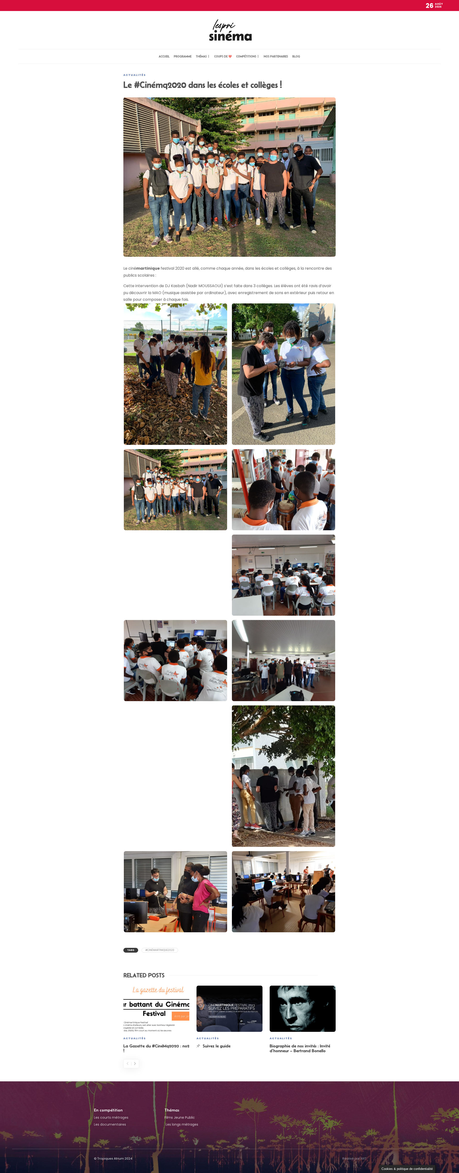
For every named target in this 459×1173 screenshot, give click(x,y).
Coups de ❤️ (223, 56)
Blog (296, 56)
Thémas (201, 56)
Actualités (134, 75)
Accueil (164, 56)
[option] (156, 1020)
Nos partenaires (276, 56)
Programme (182, 56)
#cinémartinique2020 (159, 950)
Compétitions (246, 56)
